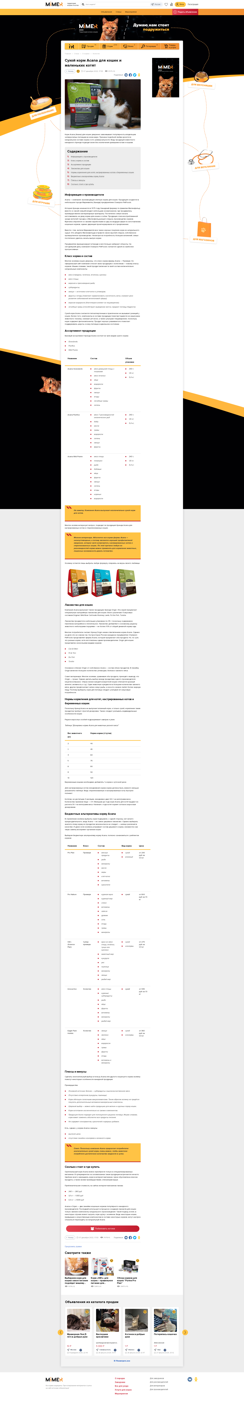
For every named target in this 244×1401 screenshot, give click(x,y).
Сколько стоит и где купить (82, 184)
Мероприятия (131, 12)
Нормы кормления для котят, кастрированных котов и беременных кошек (102, 172)
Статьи (118, 12)
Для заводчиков (157, 1378)
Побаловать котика (105, 1228)
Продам (91, 45)
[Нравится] (78, 71)
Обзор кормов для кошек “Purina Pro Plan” (127, 1280)
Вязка (131, 45)
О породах (120, 1378)
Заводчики (120, 1382)
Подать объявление (187, 12)
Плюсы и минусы (78, 180)
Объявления (106, 12)
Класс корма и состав (80, 160)
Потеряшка (152, 45)
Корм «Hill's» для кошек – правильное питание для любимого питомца (102, 1282)
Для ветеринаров (157, 1386)
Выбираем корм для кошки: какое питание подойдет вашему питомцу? (76, 1282)
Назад (70, 71)
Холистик (96, 54)
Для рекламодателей (159, 1382)
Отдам (112, 45)
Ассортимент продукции (81, 164)
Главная (68, 54)
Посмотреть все (123, 1361)
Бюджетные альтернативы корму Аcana (87, 176)
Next (185, 1332)
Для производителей (159, 1389)
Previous (60, 1332)
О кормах (85, 54)
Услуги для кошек (123, 1390)
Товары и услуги (172, 46)
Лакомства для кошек (80, 168)
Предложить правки (73, 1246)
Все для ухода (121, 1386)
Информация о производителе (84, 157)
